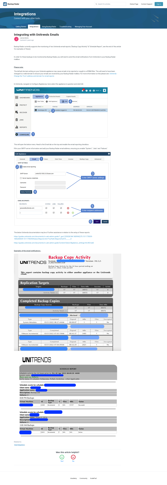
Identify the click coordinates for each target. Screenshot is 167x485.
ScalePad (93, 478)
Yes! (62, 461)
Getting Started (21, 27)
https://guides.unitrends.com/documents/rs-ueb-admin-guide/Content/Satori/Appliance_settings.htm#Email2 (54, 243)
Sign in (159, 4)
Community (83, 478)
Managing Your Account (83, 27)
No (73, 461)
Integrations (34, 27)
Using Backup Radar (49, 27)
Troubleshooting (65, 27)
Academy (73, 478)
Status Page (134, 4)
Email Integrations (19, 445)
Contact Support (146, 4)
